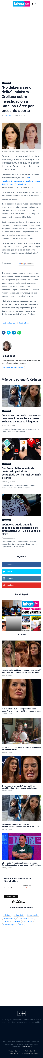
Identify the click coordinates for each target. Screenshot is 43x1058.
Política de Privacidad (30, 1053)
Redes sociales (32, 915)
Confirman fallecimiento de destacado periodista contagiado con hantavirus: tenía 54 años (21, 473)
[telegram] (14, 333)
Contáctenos (13, 1053)
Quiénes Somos (14, 1051)
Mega (21, 925)
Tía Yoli (6, 921)
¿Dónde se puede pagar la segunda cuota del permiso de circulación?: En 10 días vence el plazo (21, 529)
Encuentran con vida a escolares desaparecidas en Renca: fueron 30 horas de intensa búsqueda (21, 418)
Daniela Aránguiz (9, 925)
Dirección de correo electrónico (15, 888)
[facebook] (4, 333)
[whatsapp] (19, 333)
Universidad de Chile (26, 918)
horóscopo (28, 921)
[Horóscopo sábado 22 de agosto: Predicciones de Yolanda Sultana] (21, 731)
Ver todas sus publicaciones (13, 367)
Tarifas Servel (30, 1051)
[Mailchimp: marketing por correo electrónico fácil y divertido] (18, 903)
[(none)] (7, 346)
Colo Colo (6, 915)
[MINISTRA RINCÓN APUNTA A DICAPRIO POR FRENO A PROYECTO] (27, 615)
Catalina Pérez (24, 323)
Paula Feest (7, 115)
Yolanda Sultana (9, 918)
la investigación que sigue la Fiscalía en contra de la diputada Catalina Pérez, (21, 181)
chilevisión (16, 921)
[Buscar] (36, 4)
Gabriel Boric (18, 915)
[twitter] (9, 333)
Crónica (35, 379)
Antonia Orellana (9, 323)
